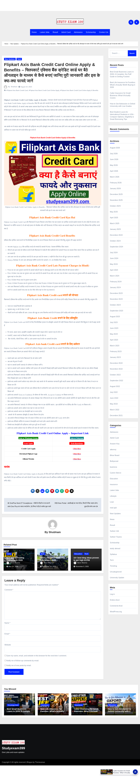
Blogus (29, 762)
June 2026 (114, 159)
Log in (112, 594)
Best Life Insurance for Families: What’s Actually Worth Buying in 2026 (123, 84)
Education (78, 554)
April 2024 (114, 270)
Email (7, 634)
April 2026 (114, 171)
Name (7, 623)
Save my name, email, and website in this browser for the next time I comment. (36, 656)
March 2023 (114, 346)
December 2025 (116, 194)
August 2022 (115, 386)
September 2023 (116, 311)
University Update (117, 578)
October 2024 (115, 241)
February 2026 (116, 183)
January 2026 (115, 188)
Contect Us (103, 32)
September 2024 (116, 247)
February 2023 (116, 351)
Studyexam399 (13, 748)
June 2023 (114, 328)
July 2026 (114, 154)
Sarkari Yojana (116, 537)
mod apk (113, 508)
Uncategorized (116, 572)
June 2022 (114, 398)
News (112, 519)
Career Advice (115, 473)
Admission (78, 32)
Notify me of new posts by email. (18, 665)
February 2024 (116, 282)
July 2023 (114, 322)
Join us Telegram (77, 438)
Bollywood (114, 461)
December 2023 (116, 293)
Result (55, 32)
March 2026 (114, 177)
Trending (113, 566)
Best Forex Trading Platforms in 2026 (15, 559)
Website (7, 645)
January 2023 (115, 357)
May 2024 (114, 264)
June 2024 (114, 258)
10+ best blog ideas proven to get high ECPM (86, 559)
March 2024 (114, 276)
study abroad (115, 548)
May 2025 (114, 212)
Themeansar (40, 762)
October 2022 (115, 375)
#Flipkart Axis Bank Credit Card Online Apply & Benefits (79, 90)
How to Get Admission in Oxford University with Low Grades (120, 711)
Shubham (14, 87)
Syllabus (113, 554)
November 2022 (116, 369)
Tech (19, 59)
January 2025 (115, 229)
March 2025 (114, 223)
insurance (114, 484)
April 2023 (114, 340)
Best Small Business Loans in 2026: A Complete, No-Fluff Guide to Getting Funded (122, 74)
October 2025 (115, 206)
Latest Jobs (44, 32)
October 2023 (115, 305)
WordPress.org (116, 612)
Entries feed (114, 600)
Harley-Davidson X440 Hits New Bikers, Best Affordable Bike (52, 560)
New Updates (10, 59)
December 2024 (116, 235)
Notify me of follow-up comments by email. (22, 661)
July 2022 (114, 392)
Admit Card (66, 32)
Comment (8, 590)
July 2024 (114, 252)
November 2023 (116, 299)
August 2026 (115, 148)
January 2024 (115, 287)
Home (34, 32)
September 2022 (116, 381)
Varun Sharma (15, 563)
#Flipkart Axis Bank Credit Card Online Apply (44, 90)
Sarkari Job (114, 531)
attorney (113, 449)
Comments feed (116, 606)
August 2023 (115, 316)
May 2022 (114, 404)
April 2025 (114, 218)
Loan (112, 502)
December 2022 (116, 363)
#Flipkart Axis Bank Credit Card (17, 90)
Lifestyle (113, 496)
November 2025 (116, 200)
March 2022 (114, 410)
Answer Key (115, 444)
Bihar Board (114, 455)
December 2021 (116, 415)
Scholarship (91, 32)
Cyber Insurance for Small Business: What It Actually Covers (120, 95)
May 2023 (114, 334)
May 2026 (114, 165)
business (113, 467)
